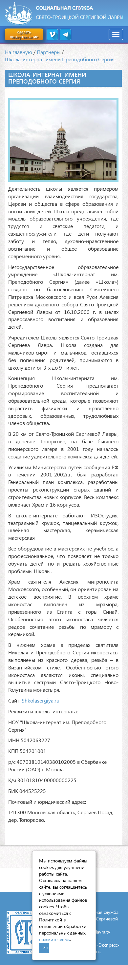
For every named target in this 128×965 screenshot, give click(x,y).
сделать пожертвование (24, 34)
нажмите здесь (54, 939)
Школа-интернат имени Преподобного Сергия (60, 59)
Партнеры (48, 51)
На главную (18, 51)
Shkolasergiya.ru (40, 700)
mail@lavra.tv (96, 932)
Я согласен (46, 947)
